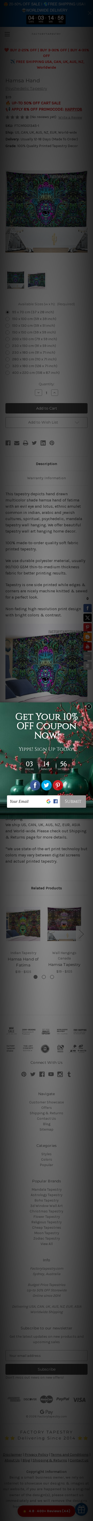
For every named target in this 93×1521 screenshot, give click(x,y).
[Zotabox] (89, 814)
